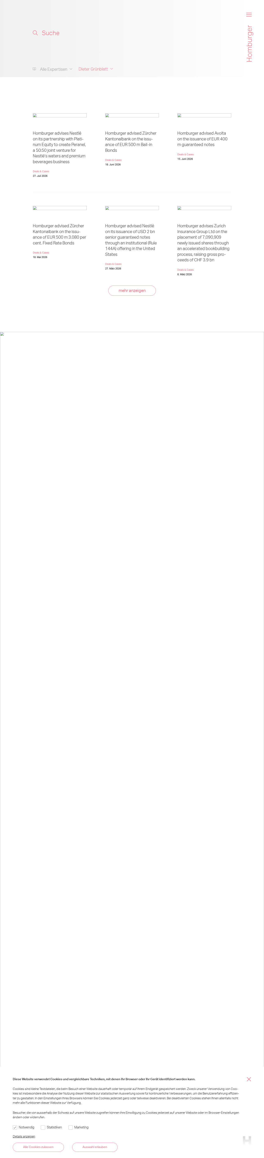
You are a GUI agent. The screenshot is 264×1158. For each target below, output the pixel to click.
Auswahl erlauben (94, 1147)
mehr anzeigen (132, 290)
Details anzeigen (24, 1136)
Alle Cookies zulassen (38, 1147)
